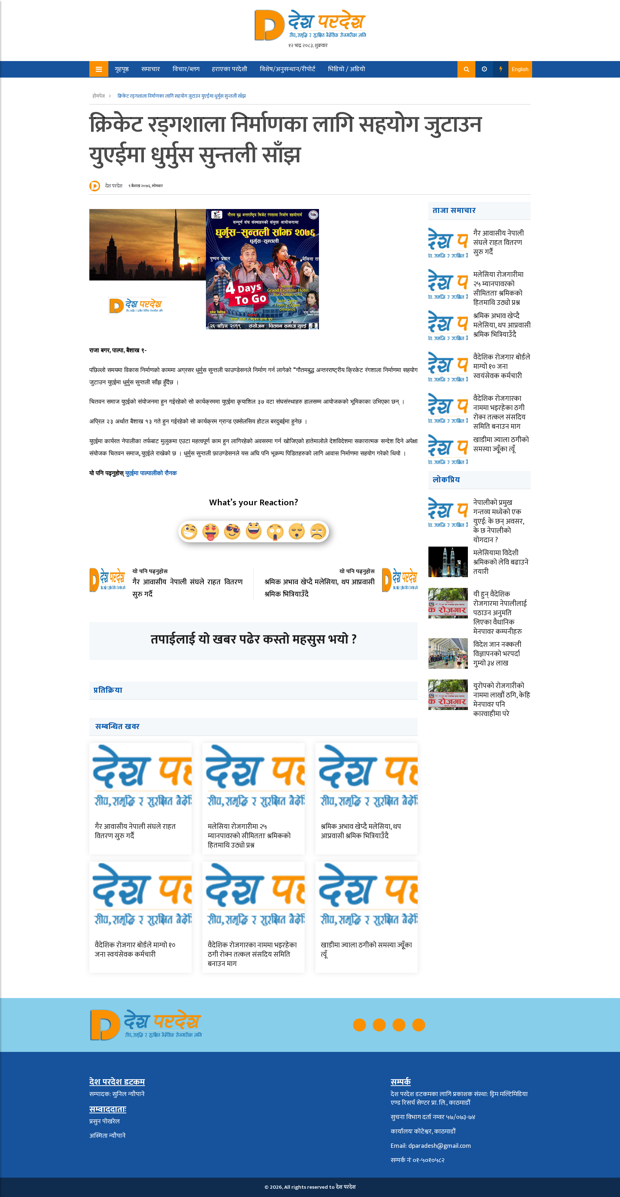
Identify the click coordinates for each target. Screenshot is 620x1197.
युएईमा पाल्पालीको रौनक (151, 472)
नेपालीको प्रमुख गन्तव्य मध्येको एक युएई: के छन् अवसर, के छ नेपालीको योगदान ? (498, 521)
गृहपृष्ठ (122, 69)
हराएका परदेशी (229, 69)
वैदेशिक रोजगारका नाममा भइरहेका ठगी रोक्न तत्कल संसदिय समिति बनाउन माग (252, 954)
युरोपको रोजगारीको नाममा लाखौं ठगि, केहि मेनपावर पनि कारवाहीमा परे (501, 700)
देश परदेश (113, 186)
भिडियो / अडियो (346, 69)
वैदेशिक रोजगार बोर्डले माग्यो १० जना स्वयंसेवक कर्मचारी (135, 950)
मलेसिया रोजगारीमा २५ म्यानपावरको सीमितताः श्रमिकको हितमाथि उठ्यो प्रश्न (249, 836)
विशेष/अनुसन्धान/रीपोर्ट (287, 69)
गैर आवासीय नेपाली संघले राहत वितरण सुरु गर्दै (135, 831)
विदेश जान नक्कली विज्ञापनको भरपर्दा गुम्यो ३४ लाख (497, 654)
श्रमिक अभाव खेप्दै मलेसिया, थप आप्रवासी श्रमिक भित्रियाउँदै (361, 831)
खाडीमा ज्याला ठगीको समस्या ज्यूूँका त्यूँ (366, 950)
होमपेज (99, 96)
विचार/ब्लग (186, 69)
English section (130, 85)
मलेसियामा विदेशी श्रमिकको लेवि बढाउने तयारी (501, 562)
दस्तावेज (173, 85)
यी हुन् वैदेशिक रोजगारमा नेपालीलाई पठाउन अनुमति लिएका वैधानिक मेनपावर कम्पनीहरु (500, 613)
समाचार (150, 69)
